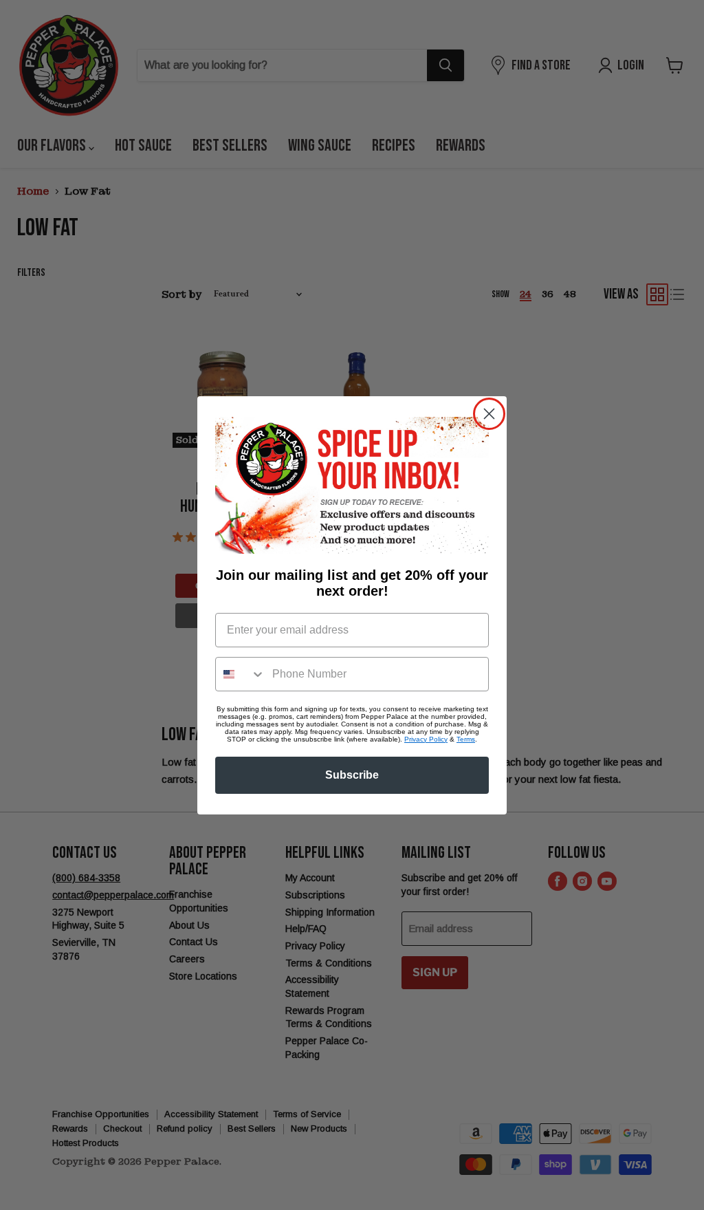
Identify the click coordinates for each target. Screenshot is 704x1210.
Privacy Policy (426, 739)
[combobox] (240, 674)
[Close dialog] (489, 414)
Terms (465, 739)
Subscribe (352, 775)
